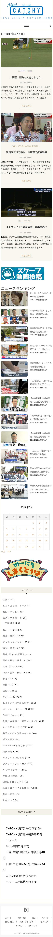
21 (26, 540)
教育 (5, 678)
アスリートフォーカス (15, 763)
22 (33, 540)
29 (33, 546)
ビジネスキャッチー (13, 642)
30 (40, 546)
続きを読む (26, 106)
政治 (20, 221)
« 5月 (3, 551)
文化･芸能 (8, 666)
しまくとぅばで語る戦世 (16, 703)
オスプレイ (28, 221)
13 (20, 534)
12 (13, 534)
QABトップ (33, 926)
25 (7, 546)
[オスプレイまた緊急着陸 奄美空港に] (26, 202)
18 (7, 540)
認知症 (27, 146)
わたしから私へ (11, 611)
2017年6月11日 (26, 83)
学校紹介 (10, 623)
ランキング (43, 922)
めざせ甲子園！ (11, 618)
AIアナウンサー (11, 770)
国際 (5, 690)
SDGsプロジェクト (13, 782)
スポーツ (21, 71)
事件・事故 (9, 636)
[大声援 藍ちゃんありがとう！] (26, 52)
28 (26, 546)
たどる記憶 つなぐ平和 (15, 727)
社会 (14, 146)
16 (40, 534)
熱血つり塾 (9, 794)
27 (20, 546)
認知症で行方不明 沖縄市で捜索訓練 (26, 152)
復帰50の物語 (10, 776)
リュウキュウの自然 (13, 757)
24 (46, 540)
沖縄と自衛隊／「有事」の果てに (21, 721)
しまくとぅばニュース (15, 605)
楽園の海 (7, 751)
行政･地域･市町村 (12, 654)
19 (13, 540)
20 (20, 540)
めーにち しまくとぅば (15, 709)
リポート (7, 697)
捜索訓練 (35, 146)
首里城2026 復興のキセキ (17, 733)
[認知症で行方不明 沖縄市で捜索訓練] (26, 127)
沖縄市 (20, 146)
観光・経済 (9, 648)
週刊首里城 (9, 739)
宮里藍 (30, 71)
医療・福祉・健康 (12, 660)
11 (7, 534)
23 (40, 540)
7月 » (9, 551)
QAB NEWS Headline (30, 933)
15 (33, 534)
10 (46, 529)
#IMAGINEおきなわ (14, 745)
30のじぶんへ (10, 715)
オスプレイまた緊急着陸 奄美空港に (26, 227)
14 (26, 534)
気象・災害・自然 (12, 672)
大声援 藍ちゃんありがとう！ (26, 77)
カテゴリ (19, 926)
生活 (5, 599)
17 (46, 534)
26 (13, 546)
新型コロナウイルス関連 (16, 788)
